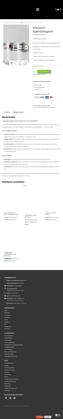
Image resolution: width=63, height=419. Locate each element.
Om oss (6, 319)
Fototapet (6, 372)
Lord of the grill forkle (50, 213)
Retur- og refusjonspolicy (10, 351)
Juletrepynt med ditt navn (30, 216)
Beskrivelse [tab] (7, 112)
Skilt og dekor (7, 386)
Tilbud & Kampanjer (9, 363)
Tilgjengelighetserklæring (10, 356)
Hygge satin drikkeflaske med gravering (10, 254)
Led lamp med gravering (10, 381)
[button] (28, 26)
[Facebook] (6, 398)
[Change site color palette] (58, 415)
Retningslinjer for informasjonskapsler (13, 345)
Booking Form (7, 326)
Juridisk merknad (8, 338)
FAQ (5, 324)
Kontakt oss (7, 322)
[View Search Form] (60, 9)
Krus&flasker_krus (46, 107)
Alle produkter (48, 105)
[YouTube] (14, 398)
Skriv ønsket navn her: (38, 66)
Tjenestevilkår (7, 340)
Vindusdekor (7, 390)
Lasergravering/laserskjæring (11, 379)
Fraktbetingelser (8, 349)
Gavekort (6, 365)
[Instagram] (10, 398)
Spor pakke (7, 329)
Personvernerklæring (9, 342)
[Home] (2, 22)
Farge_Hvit (39, 107)
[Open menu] (33, 9)
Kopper (6, 377)
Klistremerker (7, 374)
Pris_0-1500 (52, 107)
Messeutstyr (7, 383)
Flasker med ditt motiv (9, 370)
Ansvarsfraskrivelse (9, 335)
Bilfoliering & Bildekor (9, 367)
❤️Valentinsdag (41, 105)
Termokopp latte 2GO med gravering (11, 213)
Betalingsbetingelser (9, 347)
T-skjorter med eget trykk (10, 388)
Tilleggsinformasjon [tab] (18, 112)
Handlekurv (7, 317)
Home (5, 310)
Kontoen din (7, 315)
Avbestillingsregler (8, 354)
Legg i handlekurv (44, 71)
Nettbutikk (7, 313)
